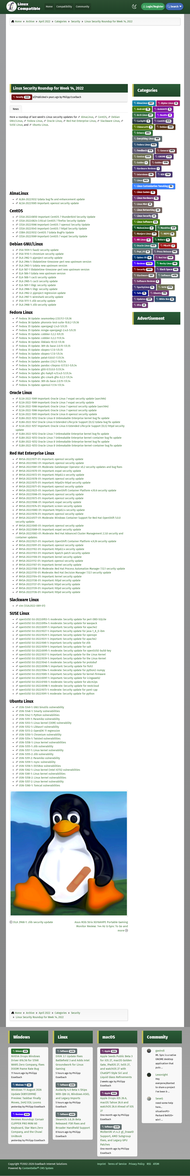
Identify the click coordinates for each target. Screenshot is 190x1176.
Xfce (140, 305)
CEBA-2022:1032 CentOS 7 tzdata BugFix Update (46, 232)
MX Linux (142, 239)
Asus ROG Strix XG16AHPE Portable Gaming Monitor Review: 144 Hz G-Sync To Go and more (101, 926)
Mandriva (167, 227)
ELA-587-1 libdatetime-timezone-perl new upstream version (54, 269)
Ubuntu (159, 293)
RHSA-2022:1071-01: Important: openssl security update (51, 486)
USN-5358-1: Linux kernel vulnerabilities (42, 742)
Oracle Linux (54, 121)
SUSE (166, 287)
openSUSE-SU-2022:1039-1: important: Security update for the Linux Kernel (62, 658)
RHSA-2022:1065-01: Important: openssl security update (51, 525)
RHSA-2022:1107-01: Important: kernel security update (50, 564)
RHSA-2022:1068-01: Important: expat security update (50, 502)
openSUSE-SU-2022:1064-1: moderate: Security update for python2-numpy (62, 670)
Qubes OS (143, 257)
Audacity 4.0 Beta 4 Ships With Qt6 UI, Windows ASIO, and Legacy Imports (73, 1094)
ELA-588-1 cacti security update (37, 277)
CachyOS (142, 121)
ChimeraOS (143, 127)
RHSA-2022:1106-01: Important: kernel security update (50, 557)
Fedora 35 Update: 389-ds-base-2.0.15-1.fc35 (44, 346)
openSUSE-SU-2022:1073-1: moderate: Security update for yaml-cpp (58, 689)
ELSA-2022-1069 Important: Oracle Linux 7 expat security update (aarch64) (62, 398)
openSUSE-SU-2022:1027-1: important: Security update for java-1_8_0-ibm (62, 631)
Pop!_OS (142, 251)
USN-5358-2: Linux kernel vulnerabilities (42, 777)
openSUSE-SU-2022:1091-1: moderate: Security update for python (56, 693)
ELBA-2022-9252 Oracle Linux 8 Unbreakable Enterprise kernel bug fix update (64, 418)
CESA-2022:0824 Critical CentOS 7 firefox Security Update (52, 220)
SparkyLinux (144, 287)
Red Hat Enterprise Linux (81, 121)
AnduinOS (164, 109)
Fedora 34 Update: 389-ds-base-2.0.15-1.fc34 (44, 381)
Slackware (144, 275)
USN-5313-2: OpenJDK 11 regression (39, 730)
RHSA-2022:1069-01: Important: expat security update (50, 529)
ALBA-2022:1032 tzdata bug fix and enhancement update (52, 199)
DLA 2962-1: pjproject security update (41, 257)
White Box (166, 299)
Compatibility (64, 6)
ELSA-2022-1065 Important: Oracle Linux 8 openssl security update (58, 414)
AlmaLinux (87, 117)
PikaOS (168, 245)
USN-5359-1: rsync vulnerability (37, 762)
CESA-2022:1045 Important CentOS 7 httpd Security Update (53, 228)
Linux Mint (143, 204)
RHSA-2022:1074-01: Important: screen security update (50, 506)
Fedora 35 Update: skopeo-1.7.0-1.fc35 (41, 349)
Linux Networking (147, 210)
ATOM (156, 1164)
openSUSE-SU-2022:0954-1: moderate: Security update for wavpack (58, 623)
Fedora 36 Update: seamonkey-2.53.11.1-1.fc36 (45, 318)
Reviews (143, 263)
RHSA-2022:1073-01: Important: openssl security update (51, 498)
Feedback (144, 150)
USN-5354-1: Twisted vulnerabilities (39, 738)
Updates (143, 299)
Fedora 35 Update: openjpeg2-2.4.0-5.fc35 (43, 326)
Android (142, 109)
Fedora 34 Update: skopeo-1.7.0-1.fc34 (41, 353)
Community (82, 6)
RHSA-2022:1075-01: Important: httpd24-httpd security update (55, 482)
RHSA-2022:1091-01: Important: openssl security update (51, 545)
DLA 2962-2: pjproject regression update (42, 293)
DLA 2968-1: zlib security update (37, 304)
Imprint (101, 1164)
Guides (141, 162)
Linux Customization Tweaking (154, 186)
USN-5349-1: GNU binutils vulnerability (41, 707)
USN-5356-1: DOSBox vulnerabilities (40, 766)
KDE (165, 174)
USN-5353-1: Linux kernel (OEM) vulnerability (45, 723)
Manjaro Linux (145, 233)
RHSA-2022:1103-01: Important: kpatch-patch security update (54, 553)
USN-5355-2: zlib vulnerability (36, 754)
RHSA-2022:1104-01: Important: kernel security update (50, 576)
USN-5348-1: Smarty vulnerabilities (39, 711)
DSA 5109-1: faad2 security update (39, 250)
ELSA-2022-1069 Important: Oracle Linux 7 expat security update (56, 402)
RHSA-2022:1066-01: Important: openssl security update (51, 494)
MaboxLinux (144, 227)
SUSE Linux (16, 124)
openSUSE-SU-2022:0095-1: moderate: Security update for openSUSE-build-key (65, 650)
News (16, 109)
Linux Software (146, 222)
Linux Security (145, 216)
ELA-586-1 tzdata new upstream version (42, 273)
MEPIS (168, 233)
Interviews (144, 174)
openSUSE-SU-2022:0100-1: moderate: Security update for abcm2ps (58, 682)
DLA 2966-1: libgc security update (38, 289)
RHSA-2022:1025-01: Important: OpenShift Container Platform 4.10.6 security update (67, 490)
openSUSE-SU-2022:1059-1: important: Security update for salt (55, 646)
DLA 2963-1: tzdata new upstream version (43, 265)
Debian (166, 127)
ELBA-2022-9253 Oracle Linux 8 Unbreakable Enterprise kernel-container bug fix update (70, 445)
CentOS (102, 117)
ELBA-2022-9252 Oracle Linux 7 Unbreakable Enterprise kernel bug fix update (64, 433)
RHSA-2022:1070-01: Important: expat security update (50, 471)
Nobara (163, 239)
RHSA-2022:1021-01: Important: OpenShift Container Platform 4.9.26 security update (67, 541)
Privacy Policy (137, 1164)
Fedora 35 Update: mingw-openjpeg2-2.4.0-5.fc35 (47, 330)
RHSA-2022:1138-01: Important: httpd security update (50, 580)
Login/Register (154, 6)
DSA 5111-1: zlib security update (37, 300)
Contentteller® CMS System (37, 1168)
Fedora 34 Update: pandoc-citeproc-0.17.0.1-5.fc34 (48, 365)
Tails (140, 293)
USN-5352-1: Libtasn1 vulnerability (39, 726)
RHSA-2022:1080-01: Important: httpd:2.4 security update (52, 510)
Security (22, 97)
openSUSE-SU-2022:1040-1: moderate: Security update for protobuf (58, 662)
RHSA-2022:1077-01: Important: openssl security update (51, 459)
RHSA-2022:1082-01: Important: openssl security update (51, 463)
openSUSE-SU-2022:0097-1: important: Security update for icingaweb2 (59, 678)
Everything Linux (147, 138)
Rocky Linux (167, 263)
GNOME (164, 156)
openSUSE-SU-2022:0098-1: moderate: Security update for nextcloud (59, 685)
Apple (110, 1051)
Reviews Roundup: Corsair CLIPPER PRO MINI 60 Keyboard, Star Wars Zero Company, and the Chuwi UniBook (27, 1128)
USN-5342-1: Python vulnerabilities (39, 715)
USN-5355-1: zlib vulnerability (36, 746)
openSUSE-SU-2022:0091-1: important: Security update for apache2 (58, 627)
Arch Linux (144, 115)
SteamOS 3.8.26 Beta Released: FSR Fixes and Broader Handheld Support (73, 1123)
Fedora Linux (34, 121)
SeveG (159, 1098)
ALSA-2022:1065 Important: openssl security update (49, 203)
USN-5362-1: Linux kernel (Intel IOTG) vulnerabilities (49, 769)
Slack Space (168, 269)
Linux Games (145, 192)
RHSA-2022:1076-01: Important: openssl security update (51, 514)
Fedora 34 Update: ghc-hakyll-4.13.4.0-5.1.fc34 (45, 373)
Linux (142, 180)
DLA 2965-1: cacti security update (38, 281)
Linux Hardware (146, 198)
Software (169, 275)
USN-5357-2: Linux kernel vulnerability (41, 781)
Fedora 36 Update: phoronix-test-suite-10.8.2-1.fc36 (49, 322)
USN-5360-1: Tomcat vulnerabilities (39, 785)
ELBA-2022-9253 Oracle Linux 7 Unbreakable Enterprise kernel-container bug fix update (70, 437)
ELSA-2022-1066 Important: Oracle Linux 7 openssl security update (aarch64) (64, 406)
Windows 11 (22, 1085)
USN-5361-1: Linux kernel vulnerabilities (42, 773)
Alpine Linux (168, 103)
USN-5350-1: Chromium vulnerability (40, 734)
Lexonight (161, 1074)
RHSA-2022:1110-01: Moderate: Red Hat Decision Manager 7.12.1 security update (65, 572)
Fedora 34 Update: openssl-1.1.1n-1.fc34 (41, 385)
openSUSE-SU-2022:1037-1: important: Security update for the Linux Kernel (62, 654)
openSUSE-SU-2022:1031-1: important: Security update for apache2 (57, 639)
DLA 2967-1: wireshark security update (41, 297)
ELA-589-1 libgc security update (37, 285)
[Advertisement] (95, 54)
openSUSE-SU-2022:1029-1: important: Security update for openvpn (58, 635)
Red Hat (165, 257)
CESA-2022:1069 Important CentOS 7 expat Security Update (53, 236)
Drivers (143, 132)
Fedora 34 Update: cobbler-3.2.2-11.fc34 (41, 338)
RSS (149, 1164)
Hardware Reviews (147, 168)
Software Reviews (147, 281)
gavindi (160, 1050)
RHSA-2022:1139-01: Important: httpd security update (49, 588)
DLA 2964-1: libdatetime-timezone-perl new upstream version (55, 261)
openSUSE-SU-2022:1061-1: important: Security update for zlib (54, 642)
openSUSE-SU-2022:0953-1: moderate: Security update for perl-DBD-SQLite (62, 619)
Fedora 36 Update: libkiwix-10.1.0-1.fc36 (41, 342)
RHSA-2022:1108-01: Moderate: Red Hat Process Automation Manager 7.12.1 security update (72, 568)
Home (49, 6)
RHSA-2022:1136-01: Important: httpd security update (49, 592)
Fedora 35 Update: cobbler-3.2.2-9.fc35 (41, 334)
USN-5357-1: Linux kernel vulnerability (41, 750)
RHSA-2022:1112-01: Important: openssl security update (51, 560)
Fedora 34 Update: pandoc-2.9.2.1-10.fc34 (42, 361)
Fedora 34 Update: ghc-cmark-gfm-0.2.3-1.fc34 (46, 377)
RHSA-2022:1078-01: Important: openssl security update (51, 478)
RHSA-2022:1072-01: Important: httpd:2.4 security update (51, 474)
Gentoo (143, 156)
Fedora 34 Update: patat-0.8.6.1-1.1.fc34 (41, 357)
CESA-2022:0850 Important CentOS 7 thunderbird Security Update (57, 216)
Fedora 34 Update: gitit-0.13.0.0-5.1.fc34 (41, 369)
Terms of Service (117, 1164)
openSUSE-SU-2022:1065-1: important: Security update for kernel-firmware (62, 674)
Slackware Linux (109, 121)
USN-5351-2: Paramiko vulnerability (39, 758)
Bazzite (165, 115)
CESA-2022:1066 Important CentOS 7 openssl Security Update (54, 224)
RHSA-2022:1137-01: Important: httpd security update (49, 584)
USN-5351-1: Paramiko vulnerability (39, 719)
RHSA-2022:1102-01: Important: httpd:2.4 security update (51, 549)
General (167, 150)
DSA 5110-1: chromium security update (41, 254)
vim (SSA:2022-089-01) (32, 605)
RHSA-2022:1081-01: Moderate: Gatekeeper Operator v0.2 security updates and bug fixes (70, 467)
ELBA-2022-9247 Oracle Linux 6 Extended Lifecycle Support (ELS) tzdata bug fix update (69, 422)
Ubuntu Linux (40, 124)
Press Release (166, 251)
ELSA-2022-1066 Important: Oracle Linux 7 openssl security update (58, 410)
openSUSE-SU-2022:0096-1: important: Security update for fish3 (56, 666)
